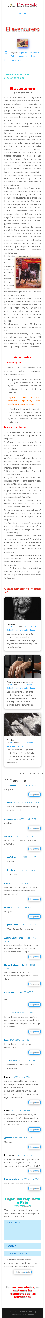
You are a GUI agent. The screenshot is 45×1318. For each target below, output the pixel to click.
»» (38, 773)
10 (30, 773)
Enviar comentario (22, 1272)
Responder (34, 794)
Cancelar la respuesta (22, 1206)
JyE (11, 627)
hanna (7, 1077)
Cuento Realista (34, 53)
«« (6, 773)
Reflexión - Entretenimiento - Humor (23, 56)
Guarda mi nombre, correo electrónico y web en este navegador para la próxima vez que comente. (20, 1262)
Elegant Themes (27, 1311)
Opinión (29, 685)
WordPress (29, 1314)
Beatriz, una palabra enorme (20, 682)
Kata (24, 1202)
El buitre (10, 740)
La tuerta (11, 624)
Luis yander (9, 1155)
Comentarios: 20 (15, 60)
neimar (7, 1110)
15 (34, 773)
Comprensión (22, 53)
